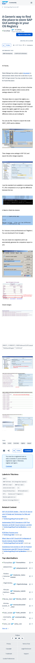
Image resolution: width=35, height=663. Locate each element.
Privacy (9, 643)
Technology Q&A (8, 535)
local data (16, 443)
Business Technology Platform (10, 500)
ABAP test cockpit (7, 484)
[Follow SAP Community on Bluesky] (16, 638)
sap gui (29, 443)
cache (9, 443)
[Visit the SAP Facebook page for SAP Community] (12, 638)
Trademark (9, 653)
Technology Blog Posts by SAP (11, 7)
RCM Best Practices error (10, 532)
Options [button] (17, 38)
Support (26, 653)
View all (4, 628)
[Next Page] (19, 502)
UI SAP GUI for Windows (21, 53)
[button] (3, 45)
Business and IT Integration (15, 494)
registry (23, 443)
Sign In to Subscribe (24, 34)
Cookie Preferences (9, 658)
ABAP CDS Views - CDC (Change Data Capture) (14, 481)
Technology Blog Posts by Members (15, 527)
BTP (4, 494)
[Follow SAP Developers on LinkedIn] (22, 638)
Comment (9, 466)
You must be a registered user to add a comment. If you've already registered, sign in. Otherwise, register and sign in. (16, 460)
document (26, 73)
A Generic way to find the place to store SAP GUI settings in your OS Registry (17, 21)
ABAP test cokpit (19, 484)
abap (4, 443)
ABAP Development (7, 53)
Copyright (9, 648)
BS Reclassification (22, 491)
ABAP (4, 478)
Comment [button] (28, 450)
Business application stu (9, 497)
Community (12, 2)
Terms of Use (26, 643)
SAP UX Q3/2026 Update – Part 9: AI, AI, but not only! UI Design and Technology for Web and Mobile (17, 514)
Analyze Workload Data (9, 491)
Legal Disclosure (26, 648)
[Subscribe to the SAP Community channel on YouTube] (19, 638)
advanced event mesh (8, 487)
